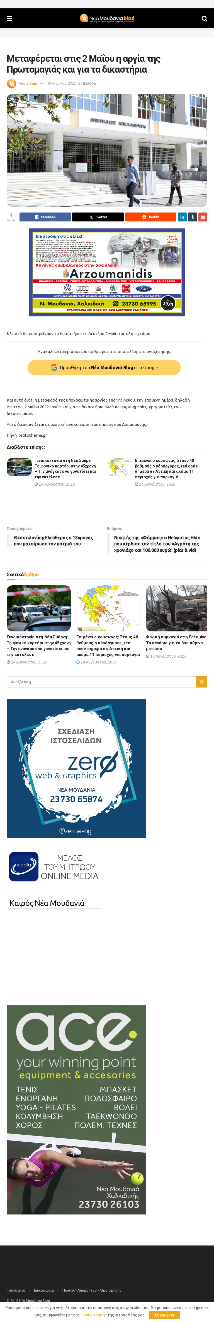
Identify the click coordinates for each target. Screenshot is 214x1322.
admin (31, 83)
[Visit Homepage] (107, 18)
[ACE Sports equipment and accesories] (76, 1109)
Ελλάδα (89, 83)
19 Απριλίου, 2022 (61, 83)
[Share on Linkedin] (182, 217)
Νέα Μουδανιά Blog (34, 1300)
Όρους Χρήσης (94, 1315)
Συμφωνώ (164, 1315)
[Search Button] (204, 18)
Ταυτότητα (16, 1290)
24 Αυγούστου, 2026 (56, 484)
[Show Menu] (9, 18)
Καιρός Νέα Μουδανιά (47, 903)
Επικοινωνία (44, 1290)
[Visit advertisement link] (107, 272)
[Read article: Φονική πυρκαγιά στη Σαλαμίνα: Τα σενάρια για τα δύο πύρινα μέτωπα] (178, 608)
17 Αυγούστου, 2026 (167, 656)
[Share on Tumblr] (192, 217)
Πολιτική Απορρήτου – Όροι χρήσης (91, 1290)
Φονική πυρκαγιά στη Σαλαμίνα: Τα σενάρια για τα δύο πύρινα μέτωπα (176, 642)
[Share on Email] (202, 217)
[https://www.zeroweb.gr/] (76, 768)
